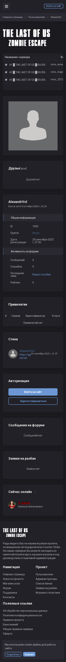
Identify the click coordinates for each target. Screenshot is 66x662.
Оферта (7, 633)
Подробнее (13, 654)
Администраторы (46, 578)
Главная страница (13, 17)
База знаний (10, 624)
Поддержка (10, 592)
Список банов (44, 583)
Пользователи (36, 17)
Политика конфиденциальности (22, 615)
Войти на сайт (53, 6)
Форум (7, 588)
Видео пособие (41, 274)
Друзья (17, 168)
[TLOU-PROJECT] (27, 37)
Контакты (9, 597)
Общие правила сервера (18, 629)
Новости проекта (13, 578)
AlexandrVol (26, 350)
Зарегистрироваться (33, 401)
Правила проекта (13, 619)
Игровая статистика (48, 592)
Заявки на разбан (46, 588)
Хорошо (29, 654)
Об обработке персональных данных (25, 610)
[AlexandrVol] (13, 353)
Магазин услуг (11, 583)
